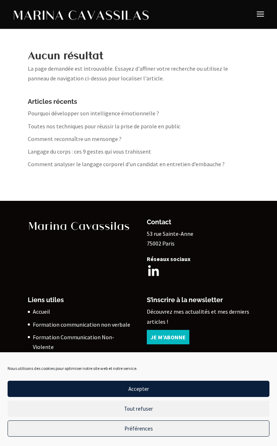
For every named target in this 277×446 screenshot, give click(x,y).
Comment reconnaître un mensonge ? (75, 138)
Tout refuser (138, 408)
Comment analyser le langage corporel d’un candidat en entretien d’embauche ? (126, 164)
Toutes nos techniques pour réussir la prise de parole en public (104, 126)
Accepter (138, 388)
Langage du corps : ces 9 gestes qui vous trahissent (89, 151)
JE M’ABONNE (168, 337)
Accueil (41, 311)
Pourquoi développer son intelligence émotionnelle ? (94, 113)
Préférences (138, 428)
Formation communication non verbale (81, 324)
